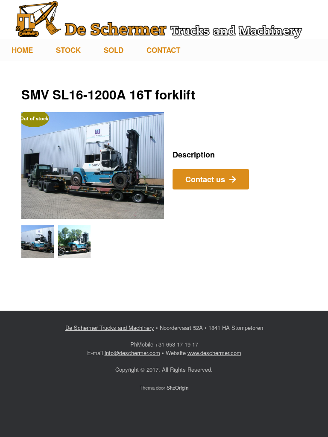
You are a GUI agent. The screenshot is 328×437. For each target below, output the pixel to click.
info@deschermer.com (132, 353)
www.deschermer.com (214, 353)
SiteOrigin (177, 387)
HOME (22, 50)
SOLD (113, 50)
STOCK (68, 50)
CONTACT (163, 50)
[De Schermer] (158, 19)
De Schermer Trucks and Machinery (109, 327)
